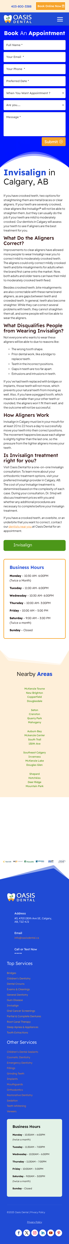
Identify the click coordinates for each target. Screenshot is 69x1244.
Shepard (34, 773)
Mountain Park (34, 786)
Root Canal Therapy (19, 1021)
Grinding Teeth (15, 1073)
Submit (51, 141)
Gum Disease (15, 1000)
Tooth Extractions (17, 1032)
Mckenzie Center (34, 735)
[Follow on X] (26, 1233)
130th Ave (34, 743)
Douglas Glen (34, 764)
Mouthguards (15, 1084)
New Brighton (34, 692)
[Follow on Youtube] (50, 1233)
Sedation (12, 1100)
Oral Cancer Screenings (21, 1010)
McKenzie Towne (34, 688)
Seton (34, 710)
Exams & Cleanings (18, 989)
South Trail (34, 739)
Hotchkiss (34, 777)
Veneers (12, 1111)
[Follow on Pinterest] (58, 1233)
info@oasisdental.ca (26, 937)
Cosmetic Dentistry (18, 1057)
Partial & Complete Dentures (24, 1016)
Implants (12, 1078)
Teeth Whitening (16, 1105)
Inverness (34, 756)
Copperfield (34, 696)
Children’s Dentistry (18, 978)
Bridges (11, 973)
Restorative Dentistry (20, 1095)
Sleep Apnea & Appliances (22, 1027)
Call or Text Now (25, 949)
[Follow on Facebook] (18, 1233)
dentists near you (20, 526)
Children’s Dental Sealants (22, 1051)
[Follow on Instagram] (34, 1233)
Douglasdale (34, 701)
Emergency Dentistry (19, 1062)
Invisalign (22, 544)
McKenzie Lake (34, 760)
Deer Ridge (34, 782)
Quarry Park (34, 718)
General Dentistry (17, 994)
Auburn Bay (34, 731)
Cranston (34, 714)
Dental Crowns (16, 983)
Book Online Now (49, 6)
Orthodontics (15, 1089)
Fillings (11, 1068)
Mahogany (34, 722)
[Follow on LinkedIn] (42, 1233)
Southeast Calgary (34, 752)
